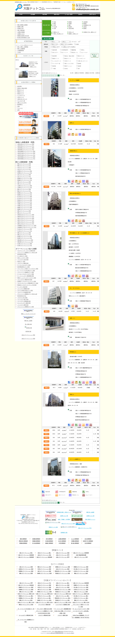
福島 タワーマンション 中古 (24, 234)
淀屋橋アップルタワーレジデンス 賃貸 (26, 281)
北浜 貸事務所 (88, 539)
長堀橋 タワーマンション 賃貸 (24, 192)
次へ (64, 75)
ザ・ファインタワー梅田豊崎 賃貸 (25, 276)
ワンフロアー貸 (21, 101)
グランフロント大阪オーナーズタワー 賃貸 (27, 268)
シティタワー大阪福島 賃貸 (24, 301)
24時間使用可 (64, 50)
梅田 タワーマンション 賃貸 (24, 163)
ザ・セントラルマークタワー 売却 (81, 609)
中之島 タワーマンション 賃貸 (24, 229)
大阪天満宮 (71, 28)
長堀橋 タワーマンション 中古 (24, 194)
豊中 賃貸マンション (90, 519)
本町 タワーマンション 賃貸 (24, 182)
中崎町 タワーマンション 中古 (24, 205)
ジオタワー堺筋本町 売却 (44, 615)
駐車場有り (20, 104)
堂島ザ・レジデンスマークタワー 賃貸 (26, 277)
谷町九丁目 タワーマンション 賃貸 (25, 222)
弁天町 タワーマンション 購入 (81, 598)
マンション (20, 108)
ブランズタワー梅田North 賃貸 (24, 279)
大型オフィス (20, 97)
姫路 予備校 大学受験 (64, 519)
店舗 (18, 106)
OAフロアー (55, 52)
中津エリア (71, 32)
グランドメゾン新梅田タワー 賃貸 (25, 272)
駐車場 (79, 63)
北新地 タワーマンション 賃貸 (26, 569)
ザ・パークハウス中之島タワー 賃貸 (26, 270)
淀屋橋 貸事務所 (36, 539)
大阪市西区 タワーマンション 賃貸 (25, 147)
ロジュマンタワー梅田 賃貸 (24, 303)
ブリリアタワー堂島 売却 (44, 604)
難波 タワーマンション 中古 (24, 191)
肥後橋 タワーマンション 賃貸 (24, 178)
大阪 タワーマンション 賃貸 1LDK (26, 593)
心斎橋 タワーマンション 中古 (24, 187)
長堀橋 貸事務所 (36, 541)
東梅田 (85, 23)
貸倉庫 (79, 66)
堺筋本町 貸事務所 (23, 541)
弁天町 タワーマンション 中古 (24, 245)
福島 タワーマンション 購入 (26, 600)
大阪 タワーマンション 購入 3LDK (62, 602)
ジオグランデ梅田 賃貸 (22, 263)
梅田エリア (56, 32)
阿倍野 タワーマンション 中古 (24, 238)
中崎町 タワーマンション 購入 (44, 600)
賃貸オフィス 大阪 (53, 527)
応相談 (77, 44)
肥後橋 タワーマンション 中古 (24, 180)
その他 (19, 52)
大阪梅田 (85, 22)
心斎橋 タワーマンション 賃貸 (24, 185)
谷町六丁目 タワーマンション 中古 (25, 220)
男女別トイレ (74, 52)
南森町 (85, 28)
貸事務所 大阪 (64, 532)
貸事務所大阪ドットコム (21, 2)
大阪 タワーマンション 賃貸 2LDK (44, 593)
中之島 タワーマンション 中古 (24, 231)
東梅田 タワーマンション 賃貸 (81, 567)
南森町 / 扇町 (20, 26)
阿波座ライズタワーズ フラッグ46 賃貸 (26, 285)
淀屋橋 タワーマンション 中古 (24, 173)
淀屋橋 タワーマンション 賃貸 (24, 171)
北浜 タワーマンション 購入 (62, 596)
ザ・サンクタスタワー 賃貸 (24, 265)
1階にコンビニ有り (22, 102)
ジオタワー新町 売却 (63, 615)
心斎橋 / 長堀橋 (21, 32)
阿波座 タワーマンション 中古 (24, 202)
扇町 (69, 25)
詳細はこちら (33, 66)
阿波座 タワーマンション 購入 (62, 600)
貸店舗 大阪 (28, 331)
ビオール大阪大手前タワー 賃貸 (25, 290)
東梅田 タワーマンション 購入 (26, 596)
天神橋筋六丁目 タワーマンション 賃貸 (26, 225)
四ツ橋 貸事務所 (36, 543)
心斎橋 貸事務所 (62, 539)
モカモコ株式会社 (51, 633)
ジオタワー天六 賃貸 (22, 297)
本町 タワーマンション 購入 (44, 598)
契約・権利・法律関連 (22, 46)
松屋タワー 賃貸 (21, 261)
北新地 (85, 26)
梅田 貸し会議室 (28, 320)
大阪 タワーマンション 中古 (84, 528)
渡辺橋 (70, 26)
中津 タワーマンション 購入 (44, 596)
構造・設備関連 (21, 48)
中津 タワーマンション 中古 (24, 169)
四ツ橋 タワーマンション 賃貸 (24, 196)
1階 (79, 68)
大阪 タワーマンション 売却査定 (26, 585)
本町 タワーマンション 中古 (24, 183)
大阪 (55, 22)
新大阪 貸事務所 (75, 543)
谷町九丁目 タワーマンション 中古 (25, 223)
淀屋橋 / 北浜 (20, 28)
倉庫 (18, 110)
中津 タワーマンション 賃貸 (24, 167)
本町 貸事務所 (49, 539)
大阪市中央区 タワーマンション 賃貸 (26, 153)
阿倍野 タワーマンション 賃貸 (24, 236)
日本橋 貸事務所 (49, 541)
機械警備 (73, 50)
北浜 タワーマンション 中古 (24, 176)
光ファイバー (64, 52)
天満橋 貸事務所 (75, 541)
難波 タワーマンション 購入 (81, 600)
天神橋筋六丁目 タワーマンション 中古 (26, 227)
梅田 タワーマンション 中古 (24, 165)
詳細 (46, 116)
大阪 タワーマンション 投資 (28, 338)
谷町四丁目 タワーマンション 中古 (25, 216)
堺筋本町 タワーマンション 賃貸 (25, 240)
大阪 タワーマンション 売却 (44, 555)
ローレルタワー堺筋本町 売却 (26, 615)
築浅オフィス (20, 93)
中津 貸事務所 (62, 543)
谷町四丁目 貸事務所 (88, 541)
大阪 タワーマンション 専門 (62, 555)
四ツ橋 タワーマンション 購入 (81, 596)
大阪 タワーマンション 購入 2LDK (44, 602)
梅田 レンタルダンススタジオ (28, 313)
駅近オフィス (20, 90)
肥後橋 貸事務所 (23, 543)
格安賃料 (19, 86)
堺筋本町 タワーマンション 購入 (62, 598)
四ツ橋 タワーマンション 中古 (24, 198)
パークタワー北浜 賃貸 (22, 259)
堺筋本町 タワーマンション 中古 (25, 241)
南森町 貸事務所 (49, 543)
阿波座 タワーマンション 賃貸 (24, 200)
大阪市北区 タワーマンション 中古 (25, 146)
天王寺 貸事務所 (62, 541)
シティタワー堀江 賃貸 (22, 299)
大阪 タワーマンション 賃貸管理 (81, 553)
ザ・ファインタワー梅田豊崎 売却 (62, 609)
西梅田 (70, 22)
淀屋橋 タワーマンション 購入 (26, 598)
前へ (61, 75)
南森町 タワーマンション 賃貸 (24, 207)
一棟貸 (54, 68)
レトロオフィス (21, 95)
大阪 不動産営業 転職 (81, 555)
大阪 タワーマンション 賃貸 (28, 335)
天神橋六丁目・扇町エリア (89, 32)
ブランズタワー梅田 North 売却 (44, 609)
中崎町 (70, 23)
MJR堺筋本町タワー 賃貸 (23, 267)
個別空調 (54, 50)
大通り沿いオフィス (22, 99)
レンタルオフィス (56, 61)
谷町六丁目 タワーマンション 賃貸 (25, 218)
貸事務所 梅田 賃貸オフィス (64, 512)
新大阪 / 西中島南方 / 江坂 (23, 37)
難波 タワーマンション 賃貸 (24, 189)
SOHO (66, 68)
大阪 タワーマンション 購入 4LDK (81, 602)
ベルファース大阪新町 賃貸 (24, 292)
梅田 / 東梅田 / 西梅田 (22, 24)
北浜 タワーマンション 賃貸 (24, 174)
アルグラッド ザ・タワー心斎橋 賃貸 (26, 250)
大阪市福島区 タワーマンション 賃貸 (26, 151)
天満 (55, 28)
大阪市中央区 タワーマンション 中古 (26, 155)
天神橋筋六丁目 (87, 25)
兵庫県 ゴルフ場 (64, 515)
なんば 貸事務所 (75, 539)
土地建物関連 (20, 50)
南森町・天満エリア (73, 33)
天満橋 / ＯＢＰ (21, 34)
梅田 (55, 23)
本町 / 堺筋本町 (21, 30)
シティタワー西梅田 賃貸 (23, 288)
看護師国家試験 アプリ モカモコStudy (64, 633)
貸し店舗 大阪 (28, 324)
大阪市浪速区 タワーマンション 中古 (26, 158)
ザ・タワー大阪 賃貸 (22, 287)
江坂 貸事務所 (88, 543)
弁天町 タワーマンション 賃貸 (24, 243)
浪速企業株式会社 (59, 631)
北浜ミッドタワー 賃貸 (22, 257)
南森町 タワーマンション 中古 (24, 209)
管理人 (82, 50)
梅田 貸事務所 (23, 539)
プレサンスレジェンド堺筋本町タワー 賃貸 (27, 283)
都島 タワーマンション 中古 (24, 213)
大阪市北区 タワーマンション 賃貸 (25, 144)
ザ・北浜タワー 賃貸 (22, 256)
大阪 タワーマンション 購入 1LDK (26, 602)
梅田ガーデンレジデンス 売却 (26, 604)
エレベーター (84, 52)
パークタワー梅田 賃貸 (22, 305)
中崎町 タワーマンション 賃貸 (24, 203)
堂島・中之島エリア (58, 33)
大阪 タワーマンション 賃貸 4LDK (81, 593)
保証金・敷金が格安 (22, 88)
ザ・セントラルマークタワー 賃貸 (25, 274)
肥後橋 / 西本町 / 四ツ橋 (23, 35)
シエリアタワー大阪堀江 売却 (63, 604)
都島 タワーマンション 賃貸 (24, 211)
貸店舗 (54, 66)
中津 (55, 25)
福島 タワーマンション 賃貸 (24, 232)
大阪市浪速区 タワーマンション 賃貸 (26, 157)
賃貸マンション (68, 66)
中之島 (55, 26)
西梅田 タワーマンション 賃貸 (62, 567)
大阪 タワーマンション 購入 (26, 553)
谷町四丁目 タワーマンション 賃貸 (25, 214)
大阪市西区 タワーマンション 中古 (25, 149)
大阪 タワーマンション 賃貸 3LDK (62, 593)
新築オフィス (20, 91)
